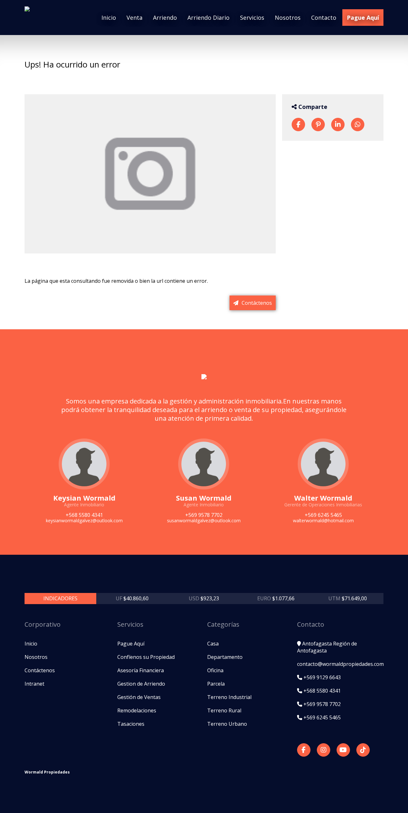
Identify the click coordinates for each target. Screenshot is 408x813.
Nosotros (288, 17)
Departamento (225, 656)
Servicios (252, 17)
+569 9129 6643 (321, 677)
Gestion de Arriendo (141, 683)
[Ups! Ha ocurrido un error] (298, 124)
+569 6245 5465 (321, 717)
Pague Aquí (363, 17)
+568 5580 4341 (321, 690)
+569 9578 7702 (321, 704)
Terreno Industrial (229, 697)
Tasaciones (130, 723)
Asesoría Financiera (140, 670)
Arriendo (165, 17)
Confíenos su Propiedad (146, 656)
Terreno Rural (224, 710)
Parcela (216, 683)
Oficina (215, 670)
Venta (134, 17)
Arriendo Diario (208, 17)
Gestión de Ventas (139, 697)
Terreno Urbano (227, 723)
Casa (213, 643)
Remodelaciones (136, 710)
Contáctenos (256, 302)
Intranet (34, 683)
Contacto (323, 17)
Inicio (108, 17)
